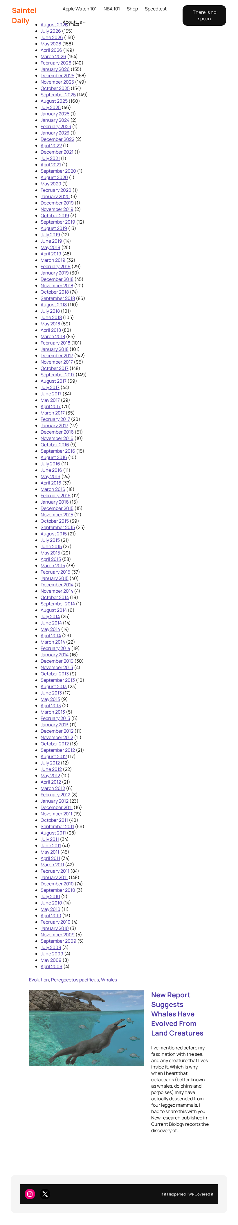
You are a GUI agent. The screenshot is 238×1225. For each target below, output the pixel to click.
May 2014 (50, 629)
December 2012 (57, 731)
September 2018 (58, 298)
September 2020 (58, 171)
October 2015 (55, 521)
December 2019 (57, 203)
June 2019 (51, 241)
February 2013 (55, 718)
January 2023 (55, 133)
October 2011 (54, 820)
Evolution (39, 980)
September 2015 (58, 527)
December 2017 (57, 355)
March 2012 (53, 788)
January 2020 (55, 196)
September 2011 (57, 826)
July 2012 (50, 763)
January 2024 (55, 120)
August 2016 (54, 457)
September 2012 (58, 750)
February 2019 (56, 266)
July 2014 (50, 616)
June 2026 (52, 37)
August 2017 (53, 381)
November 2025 (57, 82)
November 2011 (56, 813)
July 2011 (50, 839)
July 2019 (50, 234)
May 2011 (50, 852)
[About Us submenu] (84, 22)
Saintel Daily (24, 15)
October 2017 (54, 368)
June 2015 (51, 546)
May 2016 (50, 476)
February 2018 (55, 343)
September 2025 (58, 94)
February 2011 (55, 871)
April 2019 (51, 253)
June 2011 (51, 845)
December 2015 (57, 508)
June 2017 (51, 393)
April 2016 (51, 483)
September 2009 (58, 941)
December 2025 (57, 75)
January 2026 (55, 69)
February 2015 (55, 572)
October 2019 (55, 215)
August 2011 (53, 833)
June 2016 (51, 470)
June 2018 (51, 317)
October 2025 (55, 88)
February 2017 (55, 419)
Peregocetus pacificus (75, 980)
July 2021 (50, 158)
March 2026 (53, 56)
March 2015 (53, 565)
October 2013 (55, 673)
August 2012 (54, 756)
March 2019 (53, 260)
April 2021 (51, 164)
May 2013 (50, 699)
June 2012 (51, 769)
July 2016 (50, 463)
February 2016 (56, 495)
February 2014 (55, 648)
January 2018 (54, 349)
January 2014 (54, 654)
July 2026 (51, 31)
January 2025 (55, 113)
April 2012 (51, 782)
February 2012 (55, 794)
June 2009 (52, 953)
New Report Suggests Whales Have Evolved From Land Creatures (177, 1014)
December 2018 (57, 279)
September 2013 (58, 680)
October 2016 (55, 444)
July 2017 (50, 387)
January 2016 (55, 502)
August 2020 (54, 177)
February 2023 (56, 126)
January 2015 (54, 578)
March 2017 (53, 413)
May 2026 (51, 43)
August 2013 (54, 686)
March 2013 (53, 712)
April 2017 (51, 406)
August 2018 (54, 304)
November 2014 (57, 591)
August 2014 (54, 610)
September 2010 (58, 890)
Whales (109, 980)
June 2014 (51, 623)
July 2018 (50, 311)
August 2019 (54, 228)
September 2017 (58, 374)
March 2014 (53, 642)
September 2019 (58, 222)
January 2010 (55, 928)
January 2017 (54, 425)
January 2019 (55, 273)
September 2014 (58, 603)
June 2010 (51, 903)
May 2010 (50, 909)
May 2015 (50, 553)
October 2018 (55, 292)
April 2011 (50, 858)
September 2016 (58, 451)
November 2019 (57, 209)
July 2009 (51, 947)
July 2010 (50, 896)
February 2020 (56, 190)
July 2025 (51, 107)
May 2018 (50, 323)
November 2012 (57, 737)
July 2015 (50, 540)
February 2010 (56, 922)
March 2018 (53, 336)
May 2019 (50, 247)
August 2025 (54, 101)
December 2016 (57, 432)
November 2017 (57, 362)
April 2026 (51, 50)
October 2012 (55, 743)
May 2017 (50, 400)
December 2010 (57, 883)
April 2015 (51, 559)
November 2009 (58, 934)
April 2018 (51, 330)
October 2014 (55, 597)
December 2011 (57, 807)
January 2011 (54, 877)
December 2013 (57, 661)
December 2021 (57, 152)
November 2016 (57, 438)
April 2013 (51, 705)
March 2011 (52, 864)
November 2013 (57, 667)
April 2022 (51, 145)
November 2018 (57, 285)
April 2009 (51, 966)
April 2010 (51, 915)
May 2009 (51, 960)
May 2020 (51, 183)
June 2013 (51, 693)
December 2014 (57, 584)
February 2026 (56, 63)
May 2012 (50, 775)
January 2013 (54, 724)
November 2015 (57, 514)
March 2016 (53, 489)
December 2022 (57, 139)
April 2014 (51, 635)
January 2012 (54, 801)
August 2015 (54, 533)
